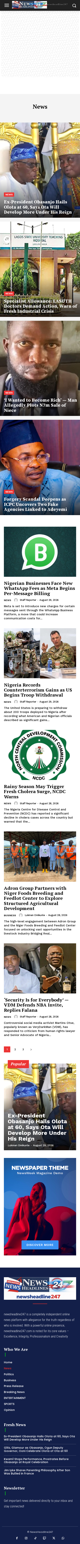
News (9, 194)
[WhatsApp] (63, 1538)
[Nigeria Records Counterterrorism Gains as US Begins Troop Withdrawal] (40, 653)
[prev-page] (62, 1070)
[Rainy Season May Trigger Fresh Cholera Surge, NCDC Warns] (40, 755)
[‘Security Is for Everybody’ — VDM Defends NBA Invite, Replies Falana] (40, 968)
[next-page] (31, 1049)
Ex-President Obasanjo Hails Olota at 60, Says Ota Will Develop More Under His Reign (37, 1127)
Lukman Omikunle (35, 915)
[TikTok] (35, 1538)
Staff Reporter (28, 600)
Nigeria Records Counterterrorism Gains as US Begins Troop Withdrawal (38, 690)
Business (10, 915)
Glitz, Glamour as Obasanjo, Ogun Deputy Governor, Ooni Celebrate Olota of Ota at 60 (36, 1449)
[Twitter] (54, 1538)
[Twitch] (44, 1538)
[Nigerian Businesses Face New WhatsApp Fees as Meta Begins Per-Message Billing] (40, 552)
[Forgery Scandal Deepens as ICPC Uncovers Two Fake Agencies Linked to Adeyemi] (40, 467)
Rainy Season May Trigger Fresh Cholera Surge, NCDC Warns (35, 791)
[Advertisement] (40, 52)
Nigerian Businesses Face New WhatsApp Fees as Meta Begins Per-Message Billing (39, 588)
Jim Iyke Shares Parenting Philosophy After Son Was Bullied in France (37, 1471)
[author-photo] (16, 600)
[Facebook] (17, 1538)
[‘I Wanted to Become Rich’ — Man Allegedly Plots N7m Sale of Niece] (40, 368)
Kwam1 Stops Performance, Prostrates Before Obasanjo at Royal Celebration (36, 1460)
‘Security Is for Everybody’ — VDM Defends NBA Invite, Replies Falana (36, 1005)
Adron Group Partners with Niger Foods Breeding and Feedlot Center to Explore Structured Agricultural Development (35, 898)
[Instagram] (26, 1538)
